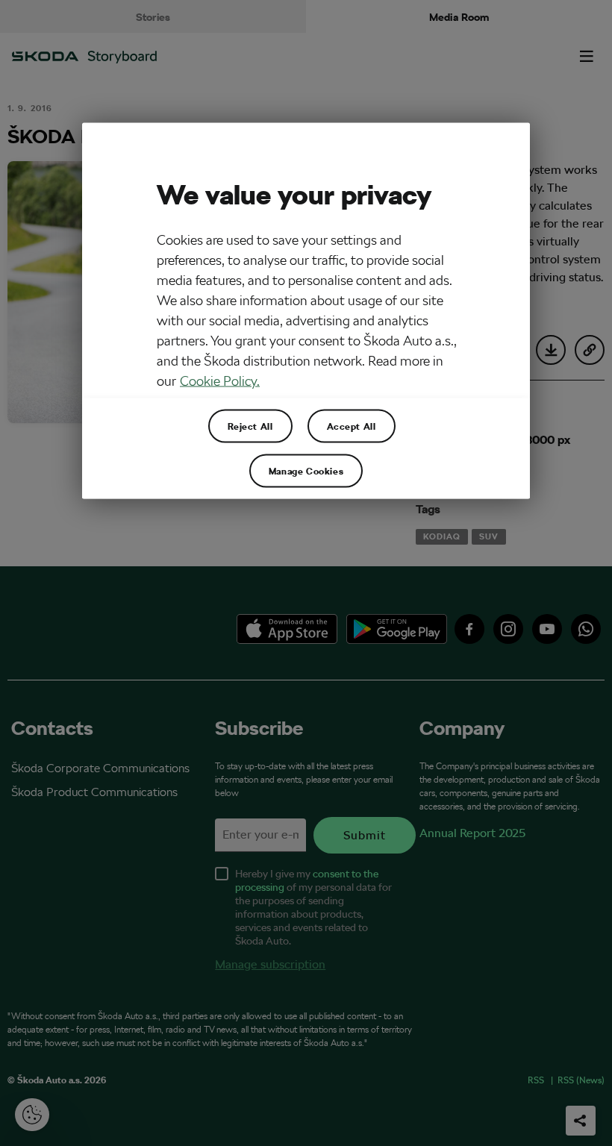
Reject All (250, 426)
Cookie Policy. (220, 381)
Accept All (351, 426)
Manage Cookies (306, 471)
